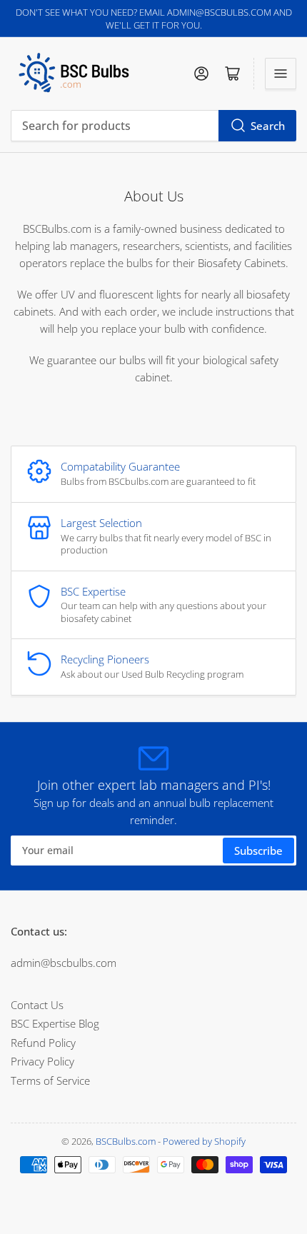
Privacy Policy (42, 1061)
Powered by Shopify (204, 1141)
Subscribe (258, 850)
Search (268, 126)
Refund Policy (43, 1042)
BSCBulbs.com (126, 1141)
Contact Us (37, 1005)
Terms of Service (50, 1080)
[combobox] (153, 125)
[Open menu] (280, 73)
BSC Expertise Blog (55, 1023)
